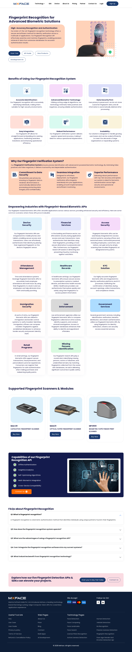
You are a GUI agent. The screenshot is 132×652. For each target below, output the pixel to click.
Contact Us (92, 4)
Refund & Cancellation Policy (19, 637)
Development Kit (17, 59)
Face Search (72, 630)
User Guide (12, 626)
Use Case (12, 622)
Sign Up (112, 3)
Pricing (74, 4)
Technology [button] (39, 4)
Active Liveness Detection (77, 637)
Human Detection (103, 619)
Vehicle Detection (103, 622)
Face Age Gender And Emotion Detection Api (105, 638)
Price (40, 622)
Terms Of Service (15, 634)
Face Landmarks (73, 626)
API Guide (27, 53)
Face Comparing (73, 622)
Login (101, 4)
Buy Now (16, 434)
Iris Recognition (102, 626)
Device (57, 4)
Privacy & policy (14, 630)
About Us (66, 4)
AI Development (44, 637)
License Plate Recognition (77, 634)
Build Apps (42, 634)
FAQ (9, 619)
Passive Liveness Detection (107, 630)
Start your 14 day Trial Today (92, 580)
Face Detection (73, 619)
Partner (82, 4)
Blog (39, 626)
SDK (50, 4)
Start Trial (14, 53)
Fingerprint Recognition (105, 634)
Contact (41, 630)
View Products (42, 53)
